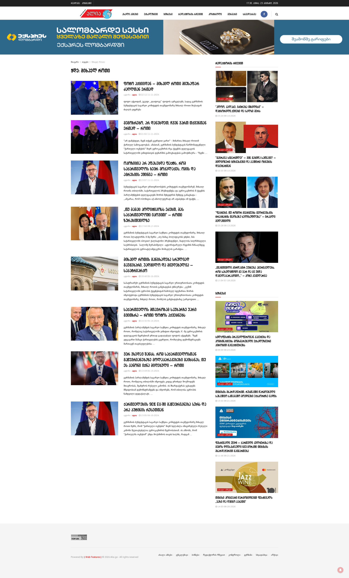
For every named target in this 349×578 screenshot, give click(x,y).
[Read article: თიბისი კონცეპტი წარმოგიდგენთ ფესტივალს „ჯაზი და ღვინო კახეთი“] (246, 477)
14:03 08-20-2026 (226, 506)
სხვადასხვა (249, 14)
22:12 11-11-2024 (150, 95)
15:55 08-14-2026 (226, 171)
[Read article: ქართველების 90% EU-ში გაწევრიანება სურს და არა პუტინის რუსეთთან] (94, 418)
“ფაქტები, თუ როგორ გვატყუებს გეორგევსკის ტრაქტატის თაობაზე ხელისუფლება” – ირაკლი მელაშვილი (245, 216)
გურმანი (232, 14)
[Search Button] (276, 14)
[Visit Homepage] (96, 14)
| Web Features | (92, 557)
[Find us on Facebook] (264, 14)
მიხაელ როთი (98, 62)
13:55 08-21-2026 (226, 401)
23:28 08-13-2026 (226, 225)
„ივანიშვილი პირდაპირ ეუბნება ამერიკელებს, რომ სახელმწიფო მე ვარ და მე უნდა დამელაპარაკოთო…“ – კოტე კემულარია (245, 271)
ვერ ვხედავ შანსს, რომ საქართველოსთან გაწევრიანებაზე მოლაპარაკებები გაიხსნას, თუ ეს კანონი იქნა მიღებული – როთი (165, 360)
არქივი (274, 555)
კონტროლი (215, 14)
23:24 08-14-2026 (226, 116)
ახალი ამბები (130, 14)
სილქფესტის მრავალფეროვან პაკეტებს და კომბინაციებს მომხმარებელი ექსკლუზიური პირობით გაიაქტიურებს (243, 341)
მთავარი (75, 62)
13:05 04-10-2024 (150, 415)
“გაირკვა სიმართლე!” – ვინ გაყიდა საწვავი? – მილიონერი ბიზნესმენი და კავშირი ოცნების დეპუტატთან (245, 162)
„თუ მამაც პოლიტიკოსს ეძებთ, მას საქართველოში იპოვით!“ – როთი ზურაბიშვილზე (154, 215)
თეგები (85, 62)
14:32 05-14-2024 (150, 321)
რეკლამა (75, 3)
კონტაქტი (86, 3)
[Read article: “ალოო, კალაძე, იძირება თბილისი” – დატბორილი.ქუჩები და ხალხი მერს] (246, 86)
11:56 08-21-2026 (226, 456)
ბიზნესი (168, 14)
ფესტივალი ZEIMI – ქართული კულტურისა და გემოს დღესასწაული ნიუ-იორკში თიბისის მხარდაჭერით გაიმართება (244, 447)
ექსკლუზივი (151, 14)
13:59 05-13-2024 (150, 371)
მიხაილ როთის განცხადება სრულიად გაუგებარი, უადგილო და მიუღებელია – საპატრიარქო (158, 265)
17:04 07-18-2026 (226, 280)
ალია (134, 95)
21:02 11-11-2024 (150, 134)
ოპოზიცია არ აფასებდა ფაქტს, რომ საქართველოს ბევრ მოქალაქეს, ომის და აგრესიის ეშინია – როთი (160, 169)
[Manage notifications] (340, 570)
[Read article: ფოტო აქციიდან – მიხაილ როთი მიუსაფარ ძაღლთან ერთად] (94, 98)
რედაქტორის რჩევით (190, 14)
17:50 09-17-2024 (150, 226)
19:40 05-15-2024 (150, 276)
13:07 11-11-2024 (150, 180)
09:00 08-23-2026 (226, 350)
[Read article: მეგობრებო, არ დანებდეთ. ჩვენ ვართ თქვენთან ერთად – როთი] (94, 137)
